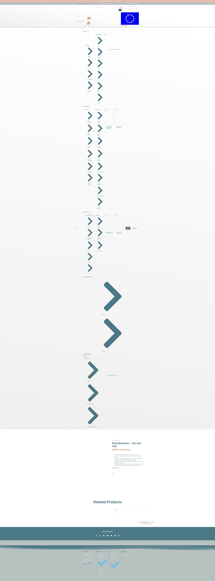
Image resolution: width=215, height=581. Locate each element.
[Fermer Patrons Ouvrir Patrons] (89, 106)
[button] (62, 517)
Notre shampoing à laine (109, 233)
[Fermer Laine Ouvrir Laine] (87, 31)
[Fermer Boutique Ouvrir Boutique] (89, 212)
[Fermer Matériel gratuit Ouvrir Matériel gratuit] (93, 277)
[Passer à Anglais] (78, 3)
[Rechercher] (120, 10)
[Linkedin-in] (119, 535)
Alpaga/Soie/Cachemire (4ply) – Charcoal (146, 522)
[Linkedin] (136, 3)
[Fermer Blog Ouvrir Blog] (87, 356)
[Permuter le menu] (82, 29)
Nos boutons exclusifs (119, 233)
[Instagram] (127, 3)
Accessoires (114, 440)
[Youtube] (111, 535)
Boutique (118, 440)
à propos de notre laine (114, 49)
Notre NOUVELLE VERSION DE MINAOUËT (109, 127)
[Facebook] (129, 3)
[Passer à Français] (84, 3)
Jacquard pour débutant (119, 127)
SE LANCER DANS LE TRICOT (111, 375)
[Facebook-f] (100, 535)
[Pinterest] (134, 3)
